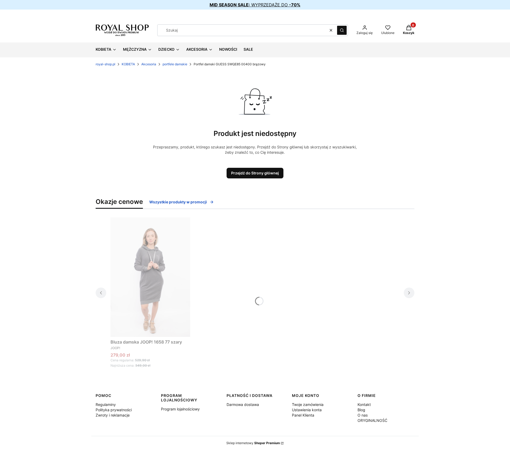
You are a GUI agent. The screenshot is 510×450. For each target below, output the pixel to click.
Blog (361, 410)
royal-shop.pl (105, 64)
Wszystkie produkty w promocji (178, 202)
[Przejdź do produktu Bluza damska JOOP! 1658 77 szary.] (150, 277)
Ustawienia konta (307, 410)
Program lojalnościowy (180, 409)
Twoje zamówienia (308, 404)
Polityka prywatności (114, 410)
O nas (363, 415)
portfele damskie (175, 64)
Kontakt (364, 404)
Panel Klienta (303, 415)
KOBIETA (128, 64)
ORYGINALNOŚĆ (372, 420)
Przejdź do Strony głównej (255, 173)
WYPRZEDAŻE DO (255, 4)
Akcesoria (148, 64)
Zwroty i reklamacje (113, 415)
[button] (342, 30)
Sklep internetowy (253, 443)
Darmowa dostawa (243, 404)
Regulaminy (106, 404)
